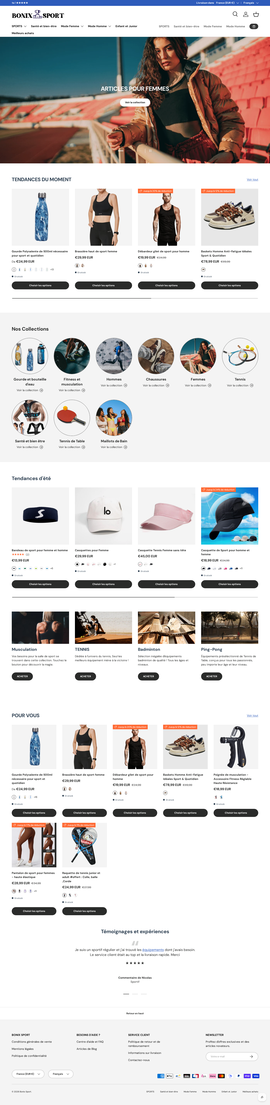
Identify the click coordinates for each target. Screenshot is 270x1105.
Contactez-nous (139, 1060)
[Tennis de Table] (72, 418)
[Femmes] (198, 356)
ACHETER (22, 676)
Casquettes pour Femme (92, 550)
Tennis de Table (72, 441)
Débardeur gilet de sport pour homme (163, 251)
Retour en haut (135, 1013)
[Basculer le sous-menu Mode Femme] (82, 26)
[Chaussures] (156, 356)
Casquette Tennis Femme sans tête (162, 550)
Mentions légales (23, 1049)
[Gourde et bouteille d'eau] (30, 356)
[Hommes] (114, 356)
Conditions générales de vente (32, 1042)
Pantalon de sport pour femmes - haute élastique (33, 875)
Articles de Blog (87, 1049)
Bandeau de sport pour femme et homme (40, 550)
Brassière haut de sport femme (96, 251)
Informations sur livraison (144, 1053)
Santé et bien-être (44, 26)
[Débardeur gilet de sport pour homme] (166, 217)
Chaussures (156, 379)
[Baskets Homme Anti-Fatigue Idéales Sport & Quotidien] (229, 217)
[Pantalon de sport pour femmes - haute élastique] (34, 845)
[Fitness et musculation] (72, 356)
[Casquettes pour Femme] (103, 516)
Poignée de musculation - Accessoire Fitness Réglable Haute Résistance (232, 779)
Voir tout (252, 179)
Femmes (198, 379)
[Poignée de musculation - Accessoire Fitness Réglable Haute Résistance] (236, 747)
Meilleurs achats (23, 33)
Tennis (240, 379)
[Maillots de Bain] (114, 418)
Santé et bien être (30, 441)
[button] (256, 14)
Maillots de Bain (114, 441)
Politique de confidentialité (29, 1056)
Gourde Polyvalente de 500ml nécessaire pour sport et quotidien (40, 253)
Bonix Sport (25, 1091)
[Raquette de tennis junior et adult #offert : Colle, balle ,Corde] (84, 845)
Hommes (114, 379)
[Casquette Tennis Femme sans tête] (166, 516)
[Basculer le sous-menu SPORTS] (25, 26)
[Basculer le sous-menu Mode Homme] (109, 26)
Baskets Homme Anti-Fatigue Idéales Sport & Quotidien (226, 253)
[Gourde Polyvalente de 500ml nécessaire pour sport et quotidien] (40, 217)
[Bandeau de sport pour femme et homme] (40, 516)
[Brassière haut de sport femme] (103, 217)
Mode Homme (97, 26)
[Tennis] (240, 356)
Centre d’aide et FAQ (90, 1042)
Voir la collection (135, 103)
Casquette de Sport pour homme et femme (225, 552)
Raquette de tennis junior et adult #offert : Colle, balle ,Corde (81, 877)
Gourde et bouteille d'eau (30, 382)
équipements (153, 949)
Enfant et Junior (126, 26)
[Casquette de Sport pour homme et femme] (229, 516)
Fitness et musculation (72, 382)
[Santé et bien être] (30, 418)
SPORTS (17, 26)
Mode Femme (70, 26)
